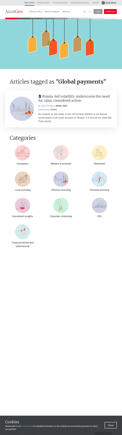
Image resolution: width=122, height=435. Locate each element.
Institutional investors (80, 3)
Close (111, 425)
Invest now (110, 11)
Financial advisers (60, 3)
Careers (95, 3)
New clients (29, 3)
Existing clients (43, 3)
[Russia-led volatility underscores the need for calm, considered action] (22, 109)
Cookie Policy (27, 426)
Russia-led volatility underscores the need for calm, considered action (74, 98)
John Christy (47, 106)
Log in (98, 11)
